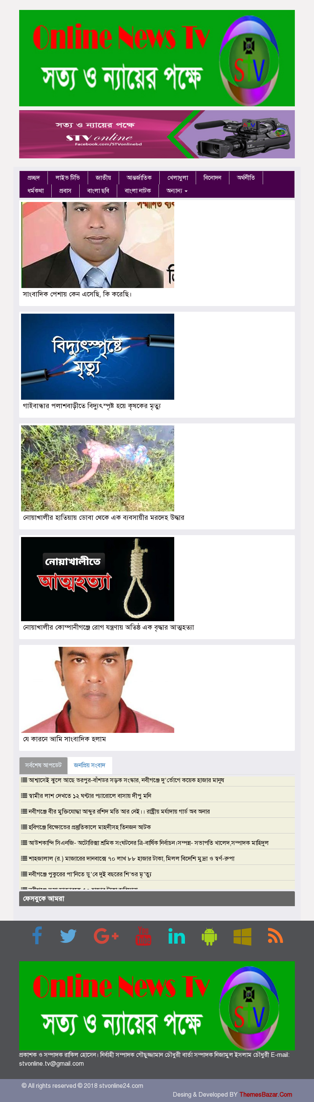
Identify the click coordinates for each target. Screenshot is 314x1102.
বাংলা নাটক (138, 191)
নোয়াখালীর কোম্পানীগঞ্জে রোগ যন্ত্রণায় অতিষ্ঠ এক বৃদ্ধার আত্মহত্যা (109, 627)
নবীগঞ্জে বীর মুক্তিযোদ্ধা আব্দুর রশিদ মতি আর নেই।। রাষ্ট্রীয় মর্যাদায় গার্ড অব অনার (119, 812)
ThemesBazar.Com (265, 1095)
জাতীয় (103, 178)
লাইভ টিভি (68, 178)
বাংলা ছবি (98, 191)
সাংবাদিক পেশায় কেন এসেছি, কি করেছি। (77, 294)
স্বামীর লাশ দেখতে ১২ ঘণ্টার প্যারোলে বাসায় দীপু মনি (90, 796)
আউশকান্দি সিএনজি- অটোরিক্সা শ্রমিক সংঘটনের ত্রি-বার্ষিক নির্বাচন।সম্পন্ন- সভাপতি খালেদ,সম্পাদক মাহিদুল (149, 843)
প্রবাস (65, 191)
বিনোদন (212, 178)
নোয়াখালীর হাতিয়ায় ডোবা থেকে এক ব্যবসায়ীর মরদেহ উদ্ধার (104, 517)
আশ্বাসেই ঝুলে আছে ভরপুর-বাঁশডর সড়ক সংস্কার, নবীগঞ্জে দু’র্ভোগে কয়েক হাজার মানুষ (126, 780)
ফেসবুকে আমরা (43, 898)
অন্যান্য (175, 191)
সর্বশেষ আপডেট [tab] (43, 765)
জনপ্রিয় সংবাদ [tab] (89, 765)
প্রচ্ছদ (34, 178)
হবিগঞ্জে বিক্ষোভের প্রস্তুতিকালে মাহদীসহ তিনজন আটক (90, 827)
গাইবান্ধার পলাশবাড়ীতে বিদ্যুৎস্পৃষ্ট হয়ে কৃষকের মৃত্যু (92, 406)
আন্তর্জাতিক (139, 178)
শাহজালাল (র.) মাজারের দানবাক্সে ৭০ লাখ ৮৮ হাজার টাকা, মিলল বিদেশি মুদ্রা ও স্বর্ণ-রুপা (131, 859)
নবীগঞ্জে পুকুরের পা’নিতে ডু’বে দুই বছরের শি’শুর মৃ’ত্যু (90, 874)
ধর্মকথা (36, 191)
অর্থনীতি (246, 178)
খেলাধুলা (177, 178)
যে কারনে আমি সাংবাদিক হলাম (64, 739)
